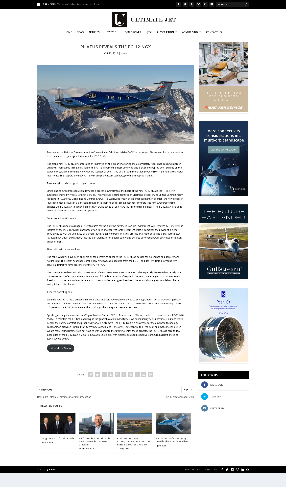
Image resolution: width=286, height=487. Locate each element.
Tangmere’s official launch (57, 438)
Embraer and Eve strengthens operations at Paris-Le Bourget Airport (133, 441)
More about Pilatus (60, 348)
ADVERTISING (190, 32)
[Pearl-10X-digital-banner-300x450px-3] (223, 361)
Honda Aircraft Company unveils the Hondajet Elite (172, 440)
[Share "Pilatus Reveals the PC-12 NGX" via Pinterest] (117, 374)
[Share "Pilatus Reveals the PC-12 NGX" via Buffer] (130, 374)
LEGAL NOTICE (192, 469)
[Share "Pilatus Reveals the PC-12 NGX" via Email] (144, 374)
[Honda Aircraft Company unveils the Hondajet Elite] (173, 423)
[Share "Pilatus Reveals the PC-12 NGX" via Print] (150, 374)
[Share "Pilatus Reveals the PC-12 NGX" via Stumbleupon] (137, 374)
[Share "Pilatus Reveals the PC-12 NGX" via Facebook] (91, 374)
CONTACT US (214, 32)
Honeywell (174, 225)
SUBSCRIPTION (165, 32)
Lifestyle (110, 32)
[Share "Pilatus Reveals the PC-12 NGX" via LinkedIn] (124, 374)
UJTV (148, 32)
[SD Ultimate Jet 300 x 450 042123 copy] (223, 194)
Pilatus (153, 152)
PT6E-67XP (169, 190)
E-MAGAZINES (132, 32)
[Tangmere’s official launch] (57, 423)
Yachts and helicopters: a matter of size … (79, 4)
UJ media (50, 469)
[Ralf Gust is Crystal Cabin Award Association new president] (96, 423)
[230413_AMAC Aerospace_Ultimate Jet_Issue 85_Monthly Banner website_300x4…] (223, 111)
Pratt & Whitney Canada (82, 194)
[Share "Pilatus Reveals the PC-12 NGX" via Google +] (104, 374)
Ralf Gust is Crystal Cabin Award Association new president (95, 441)
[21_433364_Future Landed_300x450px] (223, 278)
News (80, 32)
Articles (94, 32)
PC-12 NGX (100, 156)
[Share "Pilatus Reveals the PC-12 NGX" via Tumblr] (110, 374)
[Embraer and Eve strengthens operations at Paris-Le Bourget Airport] (134, 423)
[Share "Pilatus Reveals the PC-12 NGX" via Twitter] (97, 374)
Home (68, 32)
